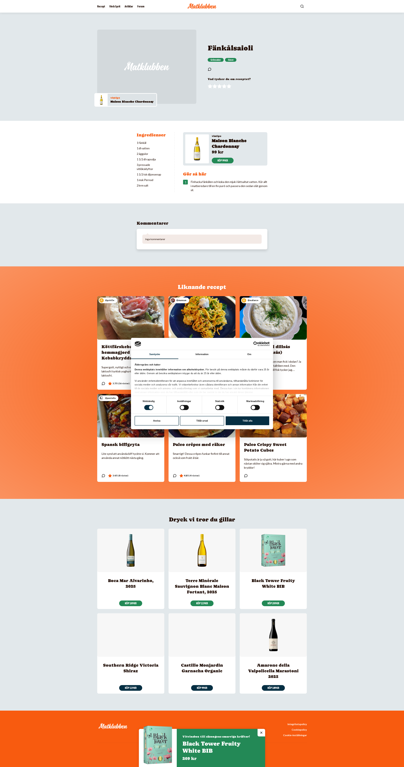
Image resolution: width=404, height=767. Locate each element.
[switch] (184, 407)
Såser (231, 59)
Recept (101, 6)
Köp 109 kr (131, 603)
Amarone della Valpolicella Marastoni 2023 (273, 671)
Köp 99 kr (222, 160)
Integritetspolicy (297, 724)
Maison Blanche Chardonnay (132, 101)
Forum (140, 6)
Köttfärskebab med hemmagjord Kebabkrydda (123, 352)
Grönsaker (216, 59)
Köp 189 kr (273, 687)
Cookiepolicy (299, 729)
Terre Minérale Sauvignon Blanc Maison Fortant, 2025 (202, 586)
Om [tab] (249, 354)
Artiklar (129, 6)
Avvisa (156, 420)
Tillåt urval (202, 420)
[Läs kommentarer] (209, 69)
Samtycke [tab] (154, 354)
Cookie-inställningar (295, 735)
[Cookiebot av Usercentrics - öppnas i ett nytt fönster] (256, 344)
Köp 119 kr (202, 603)
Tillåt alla (247, 420)
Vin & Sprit (114, 6)
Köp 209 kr (273, 603)
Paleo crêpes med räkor (199, 444)
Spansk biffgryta (120, 444)
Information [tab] (202, 354)
